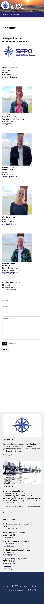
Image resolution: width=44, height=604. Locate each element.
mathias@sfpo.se (10, 77)
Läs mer (7, 456)
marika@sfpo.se (9, 224)
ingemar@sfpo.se (10, 563)
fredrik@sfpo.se (9, 176)
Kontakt (16, 15)
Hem (6, 15)
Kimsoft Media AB (30, 590)
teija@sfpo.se (8, 124)
